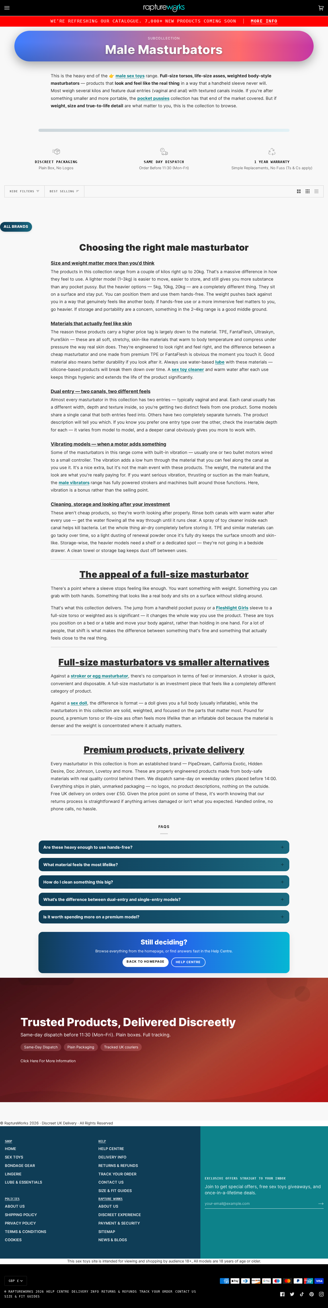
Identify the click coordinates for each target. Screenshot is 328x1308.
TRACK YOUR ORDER (117, 1174)
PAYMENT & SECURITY (119, 1223)
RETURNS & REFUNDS (118, 1165)
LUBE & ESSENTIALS (23, 1182)
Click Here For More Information (48, 1061)
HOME (10, 1148)
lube (219, 362)
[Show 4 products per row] (318, 191)
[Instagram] (321, 1294)
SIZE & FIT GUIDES (115, 1190)
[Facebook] (282, 1294)
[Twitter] (292, 1294)
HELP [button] (102, 1141)
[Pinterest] (311, 1294)
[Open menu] (12, 8)
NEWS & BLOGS (112, 1240)
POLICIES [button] (12, 1199)
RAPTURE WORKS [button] (110, 1199)
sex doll (79, 703)
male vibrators (74, 482)
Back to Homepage (146, 961)
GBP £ (14, 1281)
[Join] (317, 1203)
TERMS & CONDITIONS (25, 1231)
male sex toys (130, 75)
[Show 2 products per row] (298, 191)
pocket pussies (153, 98)
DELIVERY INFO (112, 1157)
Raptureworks (20, 1291)
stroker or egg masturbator (99, 675)
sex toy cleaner (188, 369)
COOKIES (13, 1240)
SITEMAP (106, 1231)
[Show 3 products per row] (307, 191)
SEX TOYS (14, 1157)
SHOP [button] (8, 1141)
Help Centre (188, 962)
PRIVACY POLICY (20, 1223)
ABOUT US (15, 1206)
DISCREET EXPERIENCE (119, 1215)
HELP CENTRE (111, 1148)
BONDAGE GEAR (20, 1165)
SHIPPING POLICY (21, 1215)
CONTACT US (111, 1182)
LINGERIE (13, 1174)
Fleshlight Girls (232, 607)
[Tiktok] (302, 1294)
